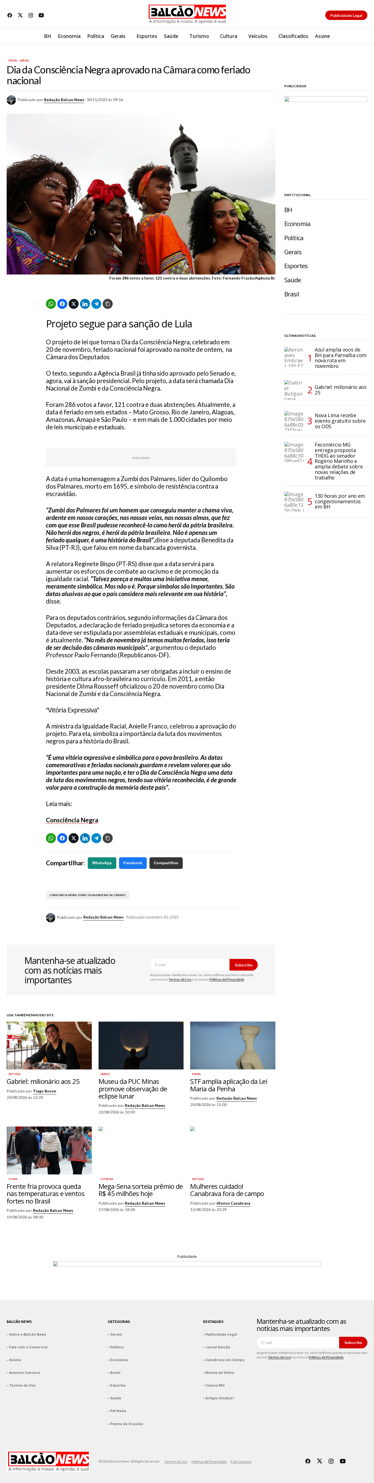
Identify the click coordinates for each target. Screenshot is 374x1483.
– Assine (14, 1360)
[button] (362, 36)
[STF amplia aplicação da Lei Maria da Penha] (232, 1045)
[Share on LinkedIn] (85, 304)
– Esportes (117, 1385)
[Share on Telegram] (96, 304)
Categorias (119, 1322)
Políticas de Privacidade (226, 979)
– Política (115, 1347)
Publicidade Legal (346, 15)
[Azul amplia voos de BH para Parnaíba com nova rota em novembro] (294, 357)
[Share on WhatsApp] (51, 304)
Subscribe (243, 965)
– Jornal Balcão (216, 1347)
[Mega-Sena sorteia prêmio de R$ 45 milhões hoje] (141, 1150)
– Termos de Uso (21, 1385)
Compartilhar (166, 863)
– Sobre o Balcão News (26, 1334)
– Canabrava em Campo (223, 1360)
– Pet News (117, 1411)
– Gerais (115, 1334)
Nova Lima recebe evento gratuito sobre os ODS (340, 421)
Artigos (14, 1074)
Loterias (106, 1179)
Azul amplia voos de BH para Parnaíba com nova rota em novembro (341, 358)
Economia (297, 223)
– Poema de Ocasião (125, 1424)
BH (288, 210)
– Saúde (114, 1398)
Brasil (13, 60)
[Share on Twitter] (74, 304)
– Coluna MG (214, 1385)
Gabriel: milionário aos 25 (341, 390)
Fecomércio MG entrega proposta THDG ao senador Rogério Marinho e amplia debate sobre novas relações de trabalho (339, 461)
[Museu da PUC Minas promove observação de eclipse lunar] (141, 1045)
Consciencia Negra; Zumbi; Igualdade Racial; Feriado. (87, 895)
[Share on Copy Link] (108, 304)
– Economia (118, 1360)
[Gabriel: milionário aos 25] (49, 1045)
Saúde (292, 280)
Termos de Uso (180, 979)
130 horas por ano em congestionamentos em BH (340, 501)
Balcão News (19, 1322)
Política (293, 238)
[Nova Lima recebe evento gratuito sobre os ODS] (294, 421)
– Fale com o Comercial (27, 1347)
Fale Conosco (241, 1461)
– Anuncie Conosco (23, 1373)
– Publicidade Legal (220, 1334)
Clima (13, 1179)
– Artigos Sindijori (218, 1398)
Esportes (296, 265)
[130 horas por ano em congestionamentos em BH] (294, 502)
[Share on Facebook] (62, 304)
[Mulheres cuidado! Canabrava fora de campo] (232, 1150)
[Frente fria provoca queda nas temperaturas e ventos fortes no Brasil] (49, 1150)
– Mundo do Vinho (218, 1373)
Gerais (24, 60)
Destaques (213, 1322)
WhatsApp (102, 863)
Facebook (132, 863)
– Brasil (114, 1373)
